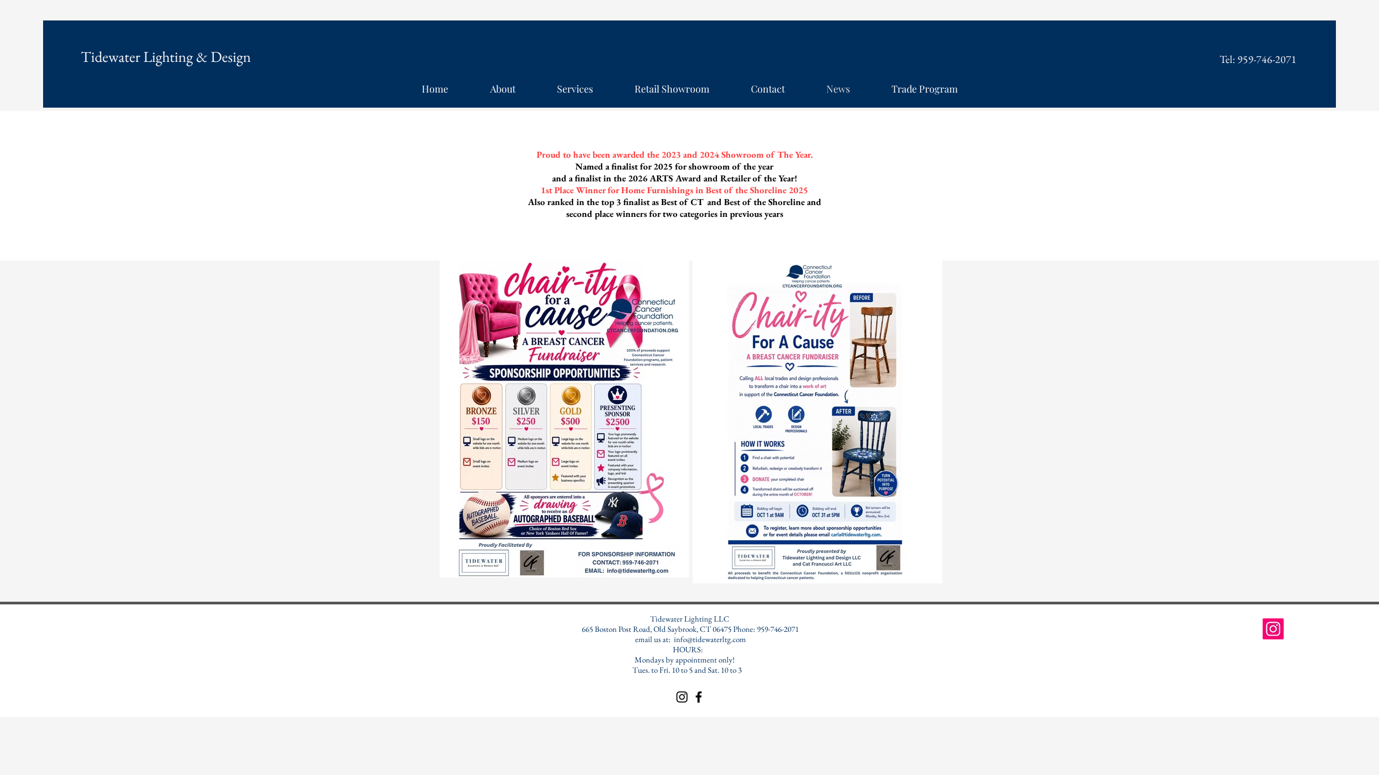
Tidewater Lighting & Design (166, 56)
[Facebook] (698, 696)
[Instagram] (682, 696)
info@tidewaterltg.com (710, 639)
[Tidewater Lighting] (1273, 628)
